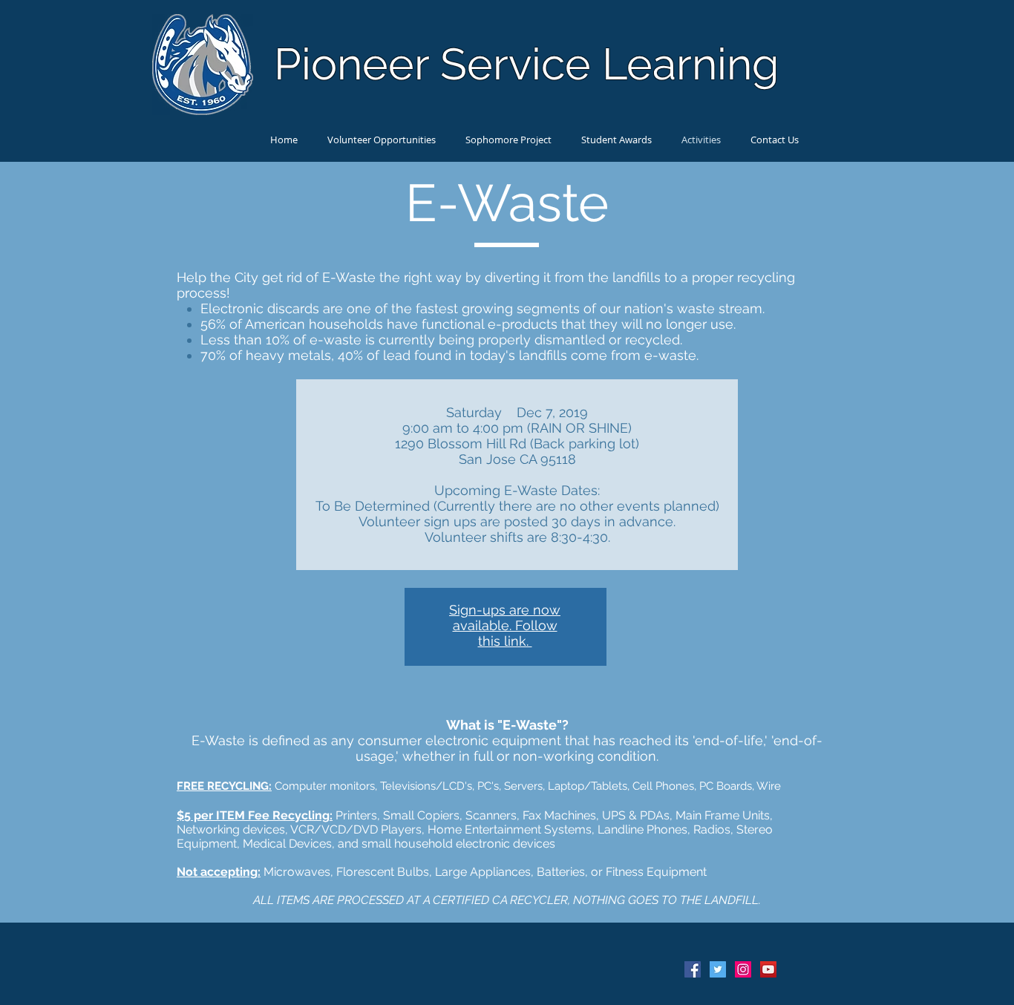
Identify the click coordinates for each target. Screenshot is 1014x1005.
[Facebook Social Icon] (692, 969)
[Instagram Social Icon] (743, 969)
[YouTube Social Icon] (768, 969)
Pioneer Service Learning (526, 64)
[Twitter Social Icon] (718, 969)
